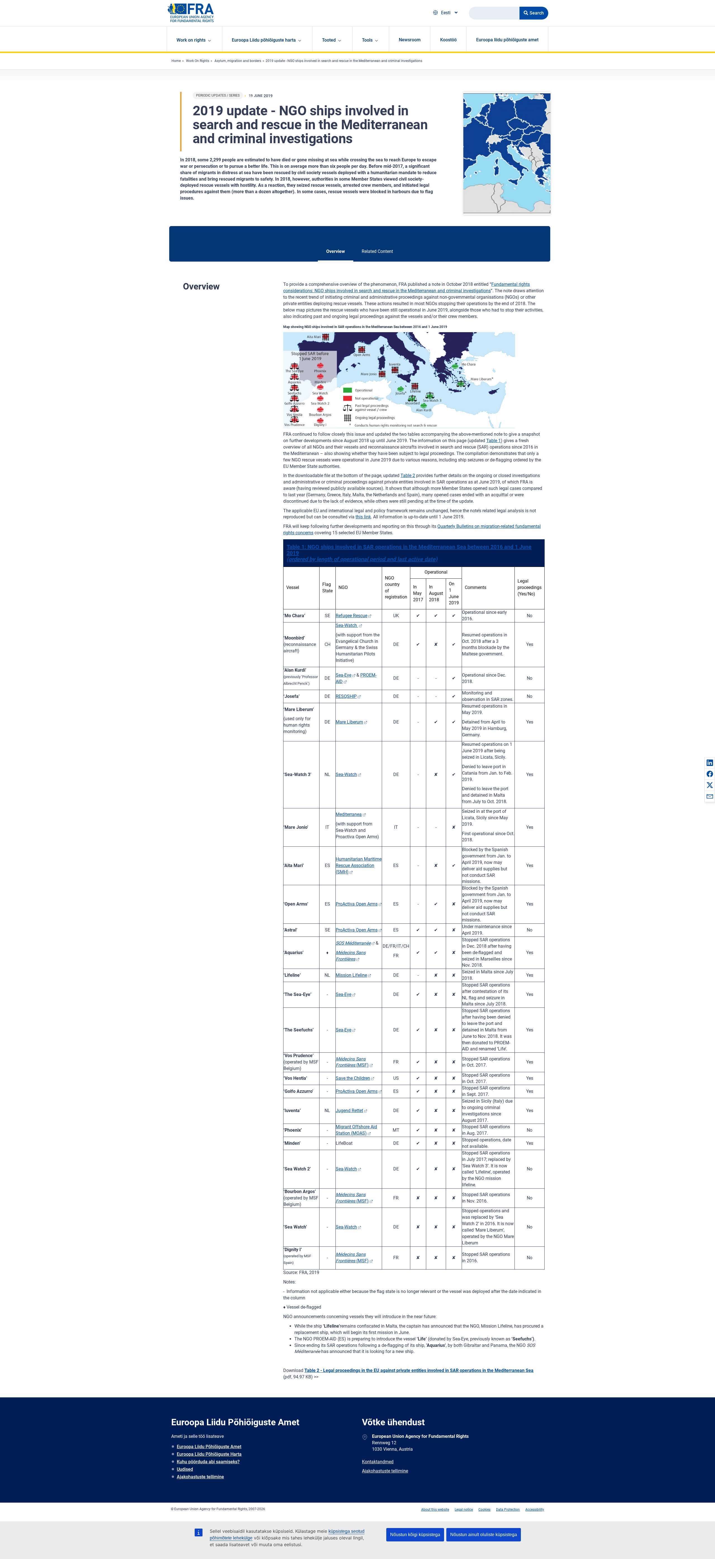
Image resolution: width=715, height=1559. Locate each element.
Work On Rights (197, 61)
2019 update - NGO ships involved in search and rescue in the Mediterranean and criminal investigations (344, 61)
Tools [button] (367, 40)
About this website (435, 1510)
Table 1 (493, 440)
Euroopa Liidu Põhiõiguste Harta (209, 1454)
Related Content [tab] (377, 251)
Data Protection (508, 1510)
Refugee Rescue (351, 615)
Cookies (484, 1510)
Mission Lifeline (351, 975)
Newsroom (410, 39)
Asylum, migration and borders (237, 61)
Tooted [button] (329, 40)
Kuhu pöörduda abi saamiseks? (208, 1461)
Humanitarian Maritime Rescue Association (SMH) (359, 865)
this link (363, 516)
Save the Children (353, 1078)
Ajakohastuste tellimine (200, 1476)
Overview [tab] (335, 251)
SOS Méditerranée (353, 943)
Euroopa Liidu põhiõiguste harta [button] (264, 40)
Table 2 (408, 475)
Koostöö (448, 39)
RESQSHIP (346, 696)
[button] (710, 762)
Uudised (185, 1469)
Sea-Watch (347, 625)
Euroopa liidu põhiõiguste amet (507, 39)
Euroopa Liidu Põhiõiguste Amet (209, 1446)
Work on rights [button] (191, 40)
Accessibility (534, 1510)
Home (176, 61)
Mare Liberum (349, 722)
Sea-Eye (343, 675)
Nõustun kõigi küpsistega (415, 1534)
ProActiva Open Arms (357, 904)
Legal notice (464, 1510)
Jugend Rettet (349, 1110)
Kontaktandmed (378, 1461)
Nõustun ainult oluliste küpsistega (483, 1534)
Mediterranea (349, 814)
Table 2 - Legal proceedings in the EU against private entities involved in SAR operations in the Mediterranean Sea (418, 1370)
